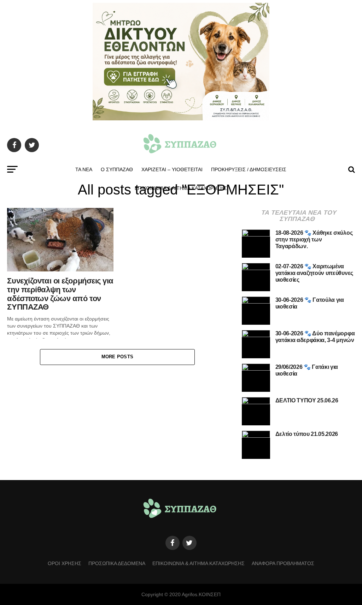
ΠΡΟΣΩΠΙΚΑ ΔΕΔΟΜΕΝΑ (116, 563)
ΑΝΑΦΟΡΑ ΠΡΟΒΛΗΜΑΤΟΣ (283, 563)
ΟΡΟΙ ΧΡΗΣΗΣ (64, 563)
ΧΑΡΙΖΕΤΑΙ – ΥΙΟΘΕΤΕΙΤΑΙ (172, 169)
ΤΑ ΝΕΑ (83, 169)
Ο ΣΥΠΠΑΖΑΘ (117, 169)
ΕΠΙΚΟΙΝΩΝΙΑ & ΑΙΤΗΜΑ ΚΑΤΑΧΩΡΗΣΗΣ (181, 188)
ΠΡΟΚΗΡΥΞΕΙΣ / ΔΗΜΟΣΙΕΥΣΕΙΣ (248, 169)
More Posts (117, 356)
